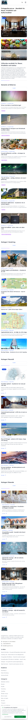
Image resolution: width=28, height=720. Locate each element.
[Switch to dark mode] (22, 2)
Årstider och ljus (5, 40)
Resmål (4, 369)
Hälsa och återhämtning (6, 234)
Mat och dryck (4, 160)
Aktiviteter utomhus (5, 681)
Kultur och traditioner (6, 51)
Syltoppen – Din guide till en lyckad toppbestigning (11, 661)
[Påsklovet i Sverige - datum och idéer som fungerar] (14, 44)
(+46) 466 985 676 (6, 643)
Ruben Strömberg (4, 176)
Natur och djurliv (4, 698)
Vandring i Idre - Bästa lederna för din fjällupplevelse (12, 654)
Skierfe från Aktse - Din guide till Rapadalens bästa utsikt (13, 652)
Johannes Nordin (4, 151)
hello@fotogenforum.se (8, 645)
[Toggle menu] (25, 2)
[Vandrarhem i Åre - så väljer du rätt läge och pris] (14, 26)
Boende (4, 18)
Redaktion (4, 667)
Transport (3, 184)
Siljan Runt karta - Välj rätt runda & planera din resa (12, 664)
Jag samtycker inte (7, 716)
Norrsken (3, 110)
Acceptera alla (20, 716)
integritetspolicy (5, 714)
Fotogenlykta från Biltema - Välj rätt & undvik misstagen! (13, 657)
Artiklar (3, 649)
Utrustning (3, 688)
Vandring (3, 209)
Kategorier (4, 679)
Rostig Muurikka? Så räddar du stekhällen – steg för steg (13, 659)
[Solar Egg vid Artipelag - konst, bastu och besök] (14, 55)
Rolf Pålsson (3, 103)
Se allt (14, 88)
